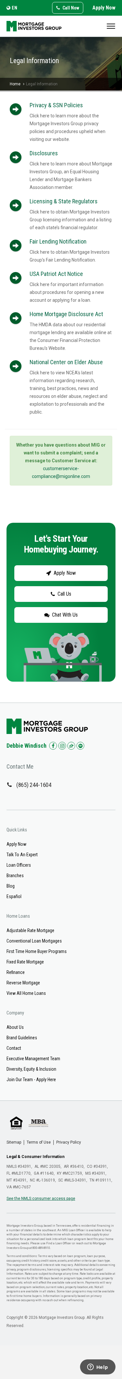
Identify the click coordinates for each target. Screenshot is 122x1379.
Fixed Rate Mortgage (25, 961)
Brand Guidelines (22, 1037)
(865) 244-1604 (33, 784)
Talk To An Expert (22, 854)
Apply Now (103, 8)
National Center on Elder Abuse (66, 362)
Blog (11, 886)
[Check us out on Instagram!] (62, 746)
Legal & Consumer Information (35, 1156)
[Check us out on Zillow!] (71, 746)
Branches (15, 875)
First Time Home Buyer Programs (37, 951)
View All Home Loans (26, 993)
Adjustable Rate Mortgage (30, 930)
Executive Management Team (33, 1058)
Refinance (16, 972)
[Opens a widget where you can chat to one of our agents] (97, 1367)
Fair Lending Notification (58, 241)
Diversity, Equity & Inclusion (31, 1069)
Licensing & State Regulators (64, 201)
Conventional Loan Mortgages (34, 941)
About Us (15, 1027)
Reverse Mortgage (23, 982)
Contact (14, 1048)
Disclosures (44, 153)
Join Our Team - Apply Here (31, 1079)
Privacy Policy (68, 1142)
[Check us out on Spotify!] (80, 746)
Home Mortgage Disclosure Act (66, 314)
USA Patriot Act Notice (56, 273)
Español (14, 896)
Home (15, 84)
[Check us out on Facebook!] (53, 746)
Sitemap (14, 1142)
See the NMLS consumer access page (41, 1198)
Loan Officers (19, 865)
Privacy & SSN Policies (56, 105)
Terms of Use (39, 1142)
